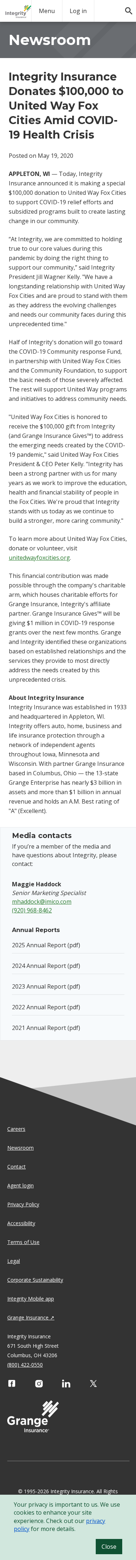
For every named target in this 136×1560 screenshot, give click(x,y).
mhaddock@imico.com (41, 902)
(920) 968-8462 (32, 910)
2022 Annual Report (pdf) (46, 1007)
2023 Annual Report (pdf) (46, 986)
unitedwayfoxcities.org (39, 558)
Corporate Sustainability (35, 1279)
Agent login (20, 1185)
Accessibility (21, 1223)
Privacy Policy (23, 1204)
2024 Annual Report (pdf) (46, 966)
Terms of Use (23, 1242)
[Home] (18, 11)
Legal (13, 1260)
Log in (78, 11)
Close (109, 1547)
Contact (16, 1166)
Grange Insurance (28, 1317)
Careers (16, 1128)
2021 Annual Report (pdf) (46, 1028)
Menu (47, 11)
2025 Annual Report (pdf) (46, 945)
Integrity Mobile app (30, 1298)
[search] (125, 7)
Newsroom (20, 1147)
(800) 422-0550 (25, 1364)
